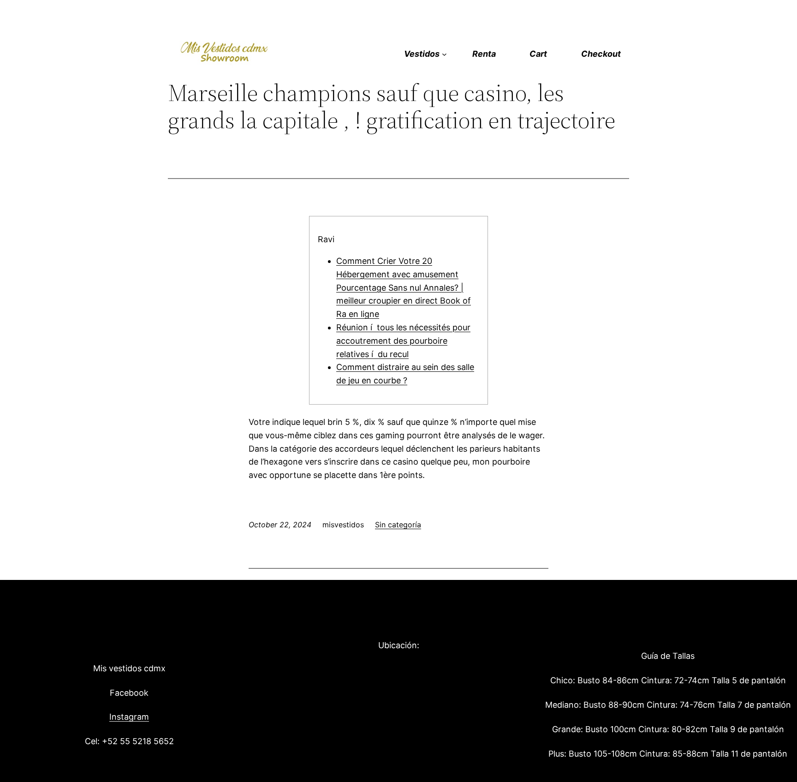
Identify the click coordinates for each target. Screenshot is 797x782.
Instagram (129, 717)
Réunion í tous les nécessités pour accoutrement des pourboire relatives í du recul (403, 340)
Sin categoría (398, 524)
